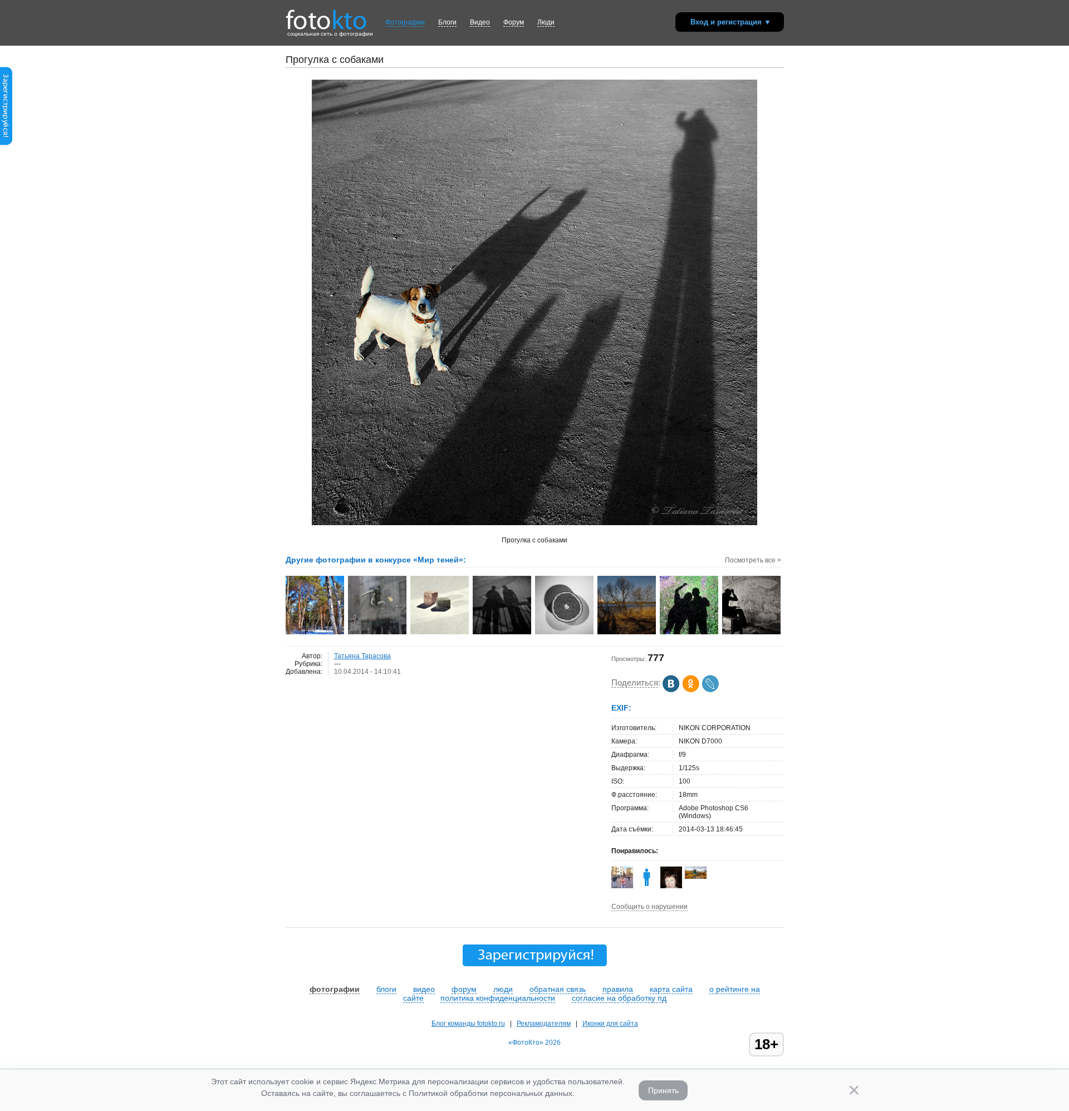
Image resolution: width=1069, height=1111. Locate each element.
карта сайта (671, 989)
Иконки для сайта (610, 1023)
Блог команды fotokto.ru (468, 1023)
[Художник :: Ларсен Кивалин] (752, 633)
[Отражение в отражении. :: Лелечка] (378, 633)
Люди (546, 22)
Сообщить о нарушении (649, 907)
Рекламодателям (544, 1023)
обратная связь (557, 989)
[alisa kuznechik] (696, 876)
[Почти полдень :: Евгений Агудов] (315, 633)
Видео (480, 22)
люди (503, 989)
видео (424, 989)
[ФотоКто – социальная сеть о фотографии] (326, 15)
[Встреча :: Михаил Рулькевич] (502, 633)
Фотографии (405, 22)
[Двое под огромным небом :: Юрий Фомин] (689, 633)
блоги (386, 989)
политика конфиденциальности (497, 997)
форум (464, 989)
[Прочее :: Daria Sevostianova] (565, 633)
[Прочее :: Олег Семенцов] (627, 633)
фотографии (335, 989)
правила (617, 989)
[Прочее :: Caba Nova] (440, 633)
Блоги (447, 22)
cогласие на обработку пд (619, 997)
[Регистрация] (6, 143)
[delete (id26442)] (647, 886)
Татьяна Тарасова (362, 656)
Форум (513, 22)
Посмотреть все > (753, 560)
